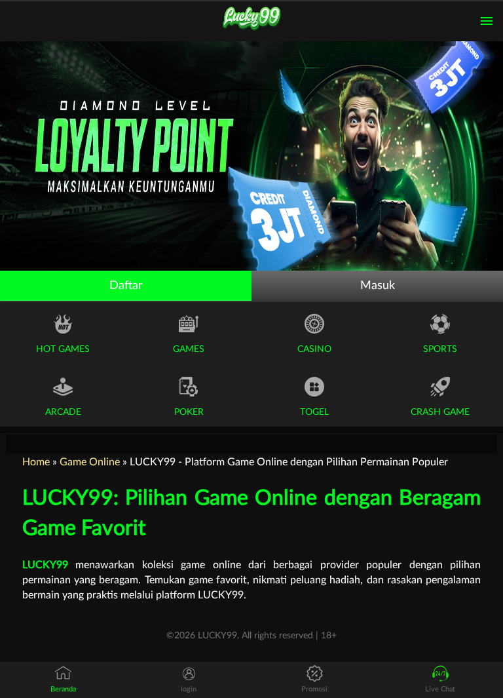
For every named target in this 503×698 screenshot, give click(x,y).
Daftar (126, 286)
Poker (189, 412)
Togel (314, 412)
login (188, 689)
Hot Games (63, 349)
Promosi (314, 689)
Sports (440, 349)
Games (188, 349)
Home (36, 462)
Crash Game (440, 412)
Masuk (377, 286)
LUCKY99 (45, 565)
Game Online (90, 462)
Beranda (63, 689)
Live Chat (440, 689)
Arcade (63, 412)
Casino (314, 349)
